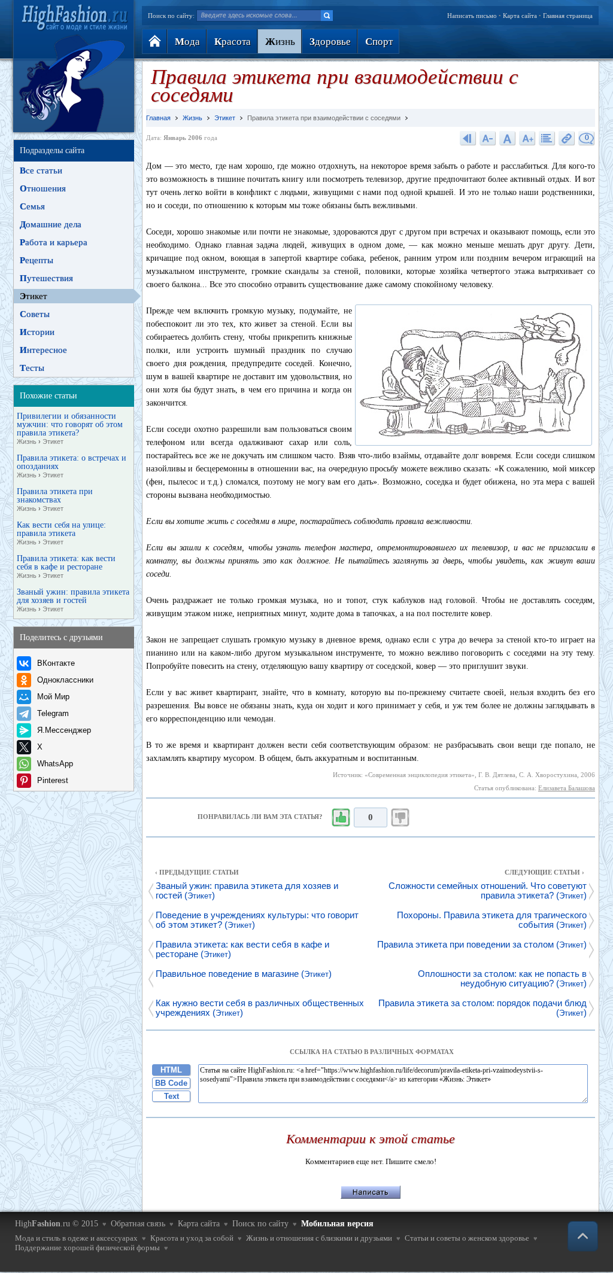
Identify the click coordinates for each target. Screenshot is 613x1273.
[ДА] (340, 818)
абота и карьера (53, 242)
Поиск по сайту (260, 1223)
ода (187, 41)
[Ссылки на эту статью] (567, 138)
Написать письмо (472, 15)
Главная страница (568, 15)
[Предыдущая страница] (468, 138)
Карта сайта (520, 15)
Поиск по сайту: (171, 15)
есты (32, 368)
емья (32, 206)
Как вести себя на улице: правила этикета (61, 533)
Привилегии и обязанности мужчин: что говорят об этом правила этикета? (70, 428)
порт (379, 41)
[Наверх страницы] (583, 1236)
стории (37, 332)
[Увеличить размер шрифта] (527, 138)
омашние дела (50, 224)
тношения (43, 188)
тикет (33, 296)
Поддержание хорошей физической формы (87, 1247)
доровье (330, 41)
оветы (35, 314)
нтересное (43, 350)
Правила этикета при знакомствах (55, 500)
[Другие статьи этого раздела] (547, 138)
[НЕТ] (400, 818)
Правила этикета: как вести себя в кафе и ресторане (66, 567)
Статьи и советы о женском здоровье (467, 1238)
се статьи (41, 170)
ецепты (36, 260)
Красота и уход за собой (191, 1238)
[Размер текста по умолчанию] (507, 138)
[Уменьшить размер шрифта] (488, 138)
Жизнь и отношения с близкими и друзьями (319, 1238)
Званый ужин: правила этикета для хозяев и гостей (73, 600)
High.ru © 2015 (56, 1223)
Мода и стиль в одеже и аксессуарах (76, 1238)
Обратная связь (138, 1223)
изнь (280, 41)
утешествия (46, 278)
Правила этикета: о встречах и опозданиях (71, 466)
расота (232, 41)
